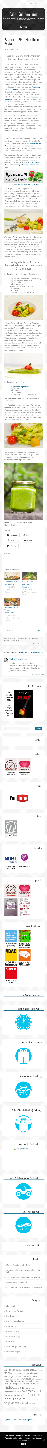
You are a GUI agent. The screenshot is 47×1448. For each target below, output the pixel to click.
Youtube (32, 3)
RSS (42, 3)
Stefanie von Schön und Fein (28, 184)
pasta (7, 638)
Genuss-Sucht (10, 1331)
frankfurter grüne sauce (21, 1373)
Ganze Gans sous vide (20, 1282)
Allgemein (9, 1306)
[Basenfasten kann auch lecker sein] (29, 576)
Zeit (37, 116)
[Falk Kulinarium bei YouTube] (18, 806)
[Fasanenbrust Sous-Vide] (12, 576)
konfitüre (22, 1379)
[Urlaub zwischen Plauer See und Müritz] (23, 1225)
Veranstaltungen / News (14, 1347)
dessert (29, 1369)
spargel (37, 1391)
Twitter (7, 99)
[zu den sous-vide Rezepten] (10, 897)
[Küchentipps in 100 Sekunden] (10, 915)
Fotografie (9, 1326)
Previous (8, 631)
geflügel (7, 1376)
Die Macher (26, 1265)
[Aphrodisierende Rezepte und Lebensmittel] (24, 897)
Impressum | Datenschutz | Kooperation (19, 1420)
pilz (24, 1384)
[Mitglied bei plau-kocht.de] (24, 966)
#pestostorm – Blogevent (28, 165)
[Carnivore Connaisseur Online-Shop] (23, 1123)
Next (40, 631)
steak (7, 1395)
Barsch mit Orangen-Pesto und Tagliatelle (26, 1277)
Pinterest (37, 3)
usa (33, 1400)
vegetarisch (15, 640)
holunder (26, 1376)
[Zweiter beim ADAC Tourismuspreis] (10, 966)
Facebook (27, 3)
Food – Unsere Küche (13, 1321)
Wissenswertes (11, 1352)
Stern (9, 118)
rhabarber (16, 1388)
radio (8, 1387)
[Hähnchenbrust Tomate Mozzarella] (12, 602)
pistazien (21, 638)
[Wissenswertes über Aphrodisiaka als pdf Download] (24, 775)
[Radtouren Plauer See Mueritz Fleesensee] (23, 1090)
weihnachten (25, 1403)
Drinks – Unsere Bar (12, 1311)
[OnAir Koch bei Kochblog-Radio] (24, 869)
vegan (7, 640)
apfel (6, 1370)
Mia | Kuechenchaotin (16, 659)
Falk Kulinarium (23, 14)
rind (22, 1387)
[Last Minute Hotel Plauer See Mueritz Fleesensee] (23, 1022)
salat (32, 1388)
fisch (7, 1373)
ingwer (6, 1379)
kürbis (18, 1381)
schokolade (9, 1391)
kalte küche (14, 1379)
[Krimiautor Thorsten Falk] (18, 718)
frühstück (35, 1373)
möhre (37, 1381)
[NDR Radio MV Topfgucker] (10, 869)
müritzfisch (10, 1383)
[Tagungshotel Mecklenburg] (23, 1157)
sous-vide (27, 1391)
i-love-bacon (35, 1376)
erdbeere (38, 1370)
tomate (35, 638)
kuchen (39, 1379)
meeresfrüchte (27, 1381)
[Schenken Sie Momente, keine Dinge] (23, 1056)
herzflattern (19, 1376)
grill (12, 1376)
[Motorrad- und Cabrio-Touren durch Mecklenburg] (23, 1191)
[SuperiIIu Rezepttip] (10, 984)
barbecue (20, 1370)
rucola (28, 638)
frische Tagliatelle (21, 387)
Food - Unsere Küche (35, 644)
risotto (27, 1388)
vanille (37, 1400)
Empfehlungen (10, 1316)
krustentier (30, 1379)
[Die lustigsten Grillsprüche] (24, 915)
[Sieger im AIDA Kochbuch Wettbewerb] (24, 947)
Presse (8, 1342)
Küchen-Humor (11, 1336)
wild (33, 1403)
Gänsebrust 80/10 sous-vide (33, 1287)
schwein (17, 1391)
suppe (13, 1395)
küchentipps (10, 1381)
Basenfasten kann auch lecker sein (28, 584)
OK (23, 1444)
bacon (12, 1369)
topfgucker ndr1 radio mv (22, 1397)
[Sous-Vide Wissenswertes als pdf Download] (10, 775)
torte (29, 1400)
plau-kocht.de (32, 1384)
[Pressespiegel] (10, 837)
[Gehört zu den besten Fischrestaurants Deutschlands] (10, 947)
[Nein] (43, 1440)
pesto (13, 638)
